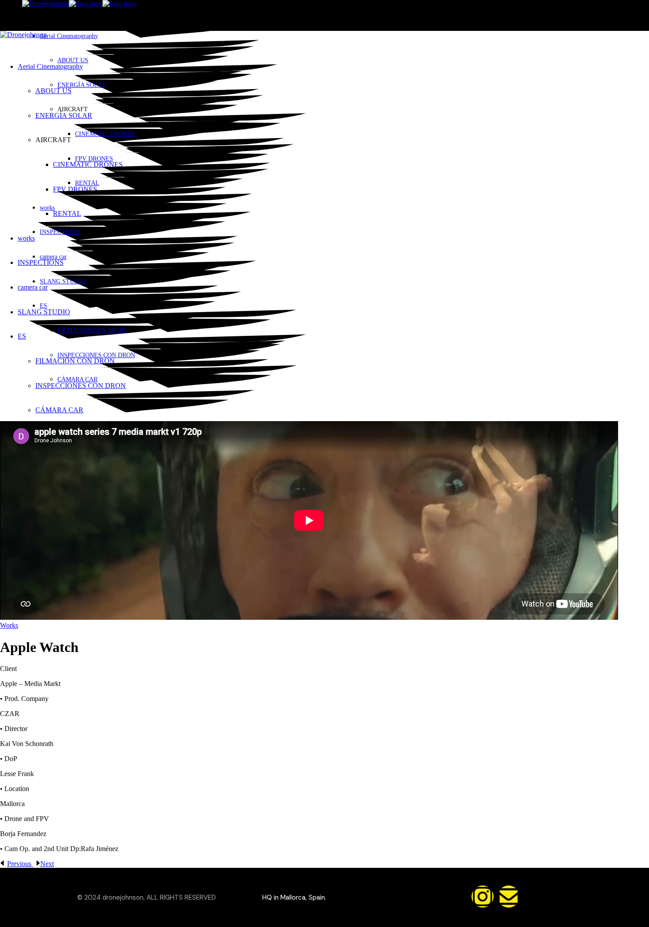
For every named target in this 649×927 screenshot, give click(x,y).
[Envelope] (509, 897)
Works (9, 625)
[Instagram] (483, 897)
